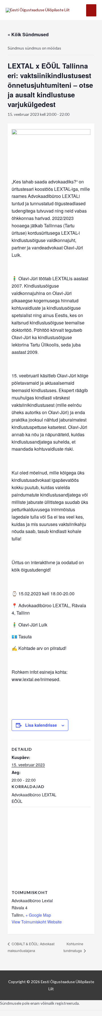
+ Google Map (38, 915)
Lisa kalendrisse (41, 725)
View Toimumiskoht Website (37, 922)
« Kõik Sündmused (28, 34)
